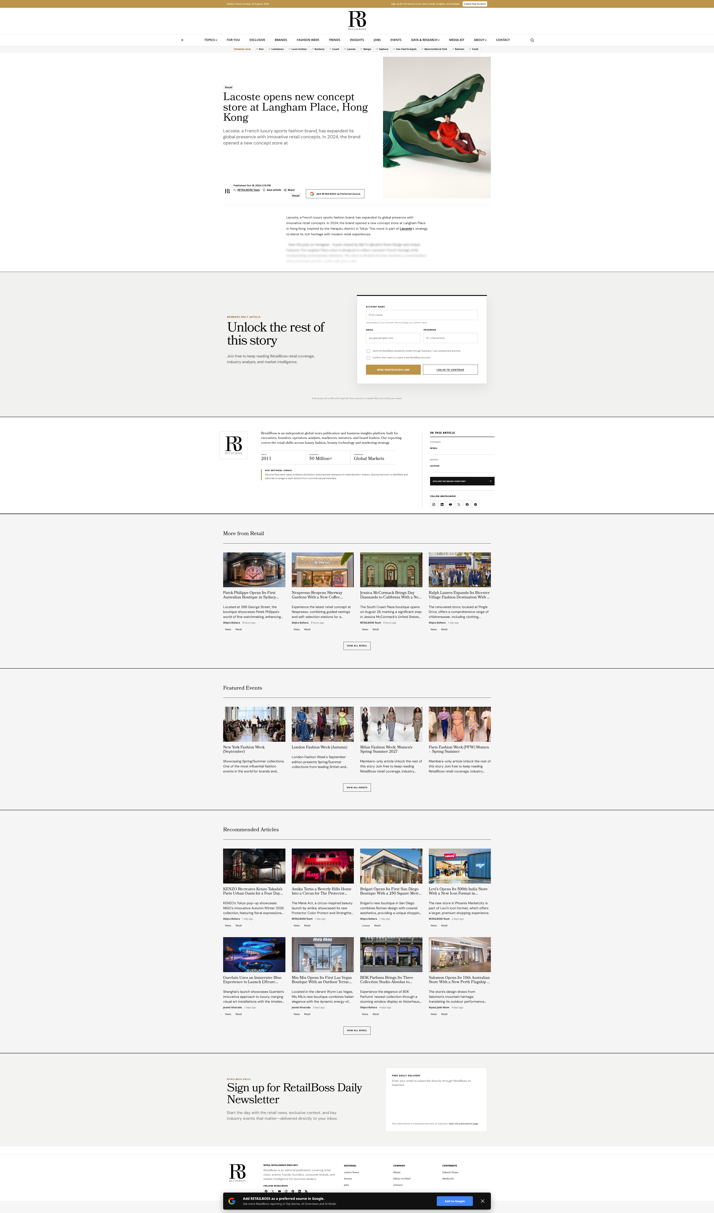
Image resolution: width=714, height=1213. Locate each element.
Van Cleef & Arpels (406, 49)
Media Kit (456, 41)
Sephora (383, 49)
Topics (209, 40)
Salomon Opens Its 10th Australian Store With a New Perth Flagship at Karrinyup (460, 982)
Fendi (475, 49)
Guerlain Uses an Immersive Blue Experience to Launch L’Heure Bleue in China (252, 982)
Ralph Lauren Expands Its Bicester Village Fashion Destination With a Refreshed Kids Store (459, 597)
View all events (357, 787)
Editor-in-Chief (401, 1178)
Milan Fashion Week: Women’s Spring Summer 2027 (386, 749)
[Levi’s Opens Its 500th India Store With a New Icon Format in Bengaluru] (460, 866)
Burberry (319, 49)
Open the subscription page (463, 1123)
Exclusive (257, 40)
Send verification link (393, 369)
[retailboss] (357, 20)
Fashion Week (308, 40)
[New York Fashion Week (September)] (254, 724)
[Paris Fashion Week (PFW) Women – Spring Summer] (460, 724)
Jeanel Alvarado (232, 1007)
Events (395, 40)
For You (233, 40)
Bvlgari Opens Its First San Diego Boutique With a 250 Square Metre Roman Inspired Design (390, 893)
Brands (281, 40)
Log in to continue (450, 369)
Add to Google (455, 1201)
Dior (261, 49)
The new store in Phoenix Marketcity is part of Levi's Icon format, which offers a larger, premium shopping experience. (459, 908)
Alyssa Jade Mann (439, 1007)
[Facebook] (266, 1191)
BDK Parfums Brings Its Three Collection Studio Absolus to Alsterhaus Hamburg (386, 982)
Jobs (377, 40)
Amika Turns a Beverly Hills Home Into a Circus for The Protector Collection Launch (322, 893)
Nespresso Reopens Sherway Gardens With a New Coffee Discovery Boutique (317, 597)
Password (430, 329)
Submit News (450, 1172)
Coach (335, 49)
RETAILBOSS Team (248, 190)
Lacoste (351, 49)
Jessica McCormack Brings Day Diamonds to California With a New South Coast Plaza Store (391, 597)
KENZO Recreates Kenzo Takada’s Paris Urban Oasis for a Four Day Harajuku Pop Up (252, 893)
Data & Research (424, 40)
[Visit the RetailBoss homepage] (233, 445)
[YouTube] (279, 1191)
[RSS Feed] (306, 1191)
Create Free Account (475, 3)
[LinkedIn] (299, 1191)
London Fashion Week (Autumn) (319, 747)
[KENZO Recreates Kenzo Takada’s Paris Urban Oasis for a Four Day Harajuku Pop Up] (254, 866)
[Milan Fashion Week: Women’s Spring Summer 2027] (391, 724)
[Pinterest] (292, 1191)
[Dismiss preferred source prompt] (482, 1201)
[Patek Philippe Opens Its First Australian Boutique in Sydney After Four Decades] (254, 569)
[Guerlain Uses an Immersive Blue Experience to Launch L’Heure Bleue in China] (254, 954)
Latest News (351, 1172)
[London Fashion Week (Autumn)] (323, 724)
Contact (503, 40)
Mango (367, 49)
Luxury (366, 925)
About (479, 40)
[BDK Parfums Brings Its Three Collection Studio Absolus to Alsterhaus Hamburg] (391, 954)
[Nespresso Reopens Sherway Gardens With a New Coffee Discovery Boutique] (323, 569)
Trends (334, 40)
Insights (357, 40)
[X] (272, 1191)
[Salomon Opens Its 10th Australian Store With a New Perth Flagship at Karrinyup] (460, 954)
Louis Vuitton (299, 49)
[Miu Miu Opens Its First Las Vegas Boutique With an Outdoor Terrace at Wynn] (323, 954)
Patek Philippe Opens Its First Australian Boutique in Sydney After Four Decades (249, 597)
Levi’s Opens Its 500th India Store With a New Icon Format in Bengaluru (458, 893)
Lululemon (277, 49)
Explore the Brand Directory (449, 481)
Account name (375, 306)
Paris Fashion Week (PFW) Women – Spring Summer (459, 749)
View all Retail (357, 645)
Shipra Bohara (231, 622)
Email (369, 329)
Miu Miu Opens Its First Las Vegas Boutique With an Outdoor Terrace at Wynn (322, 982)
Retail (228, 87)
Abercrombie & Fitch (435, 49)
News (228, 629)
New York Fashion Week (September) (244, 749)
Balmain (459, 49)
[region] (357, 49)
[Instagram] (286, 1191)
